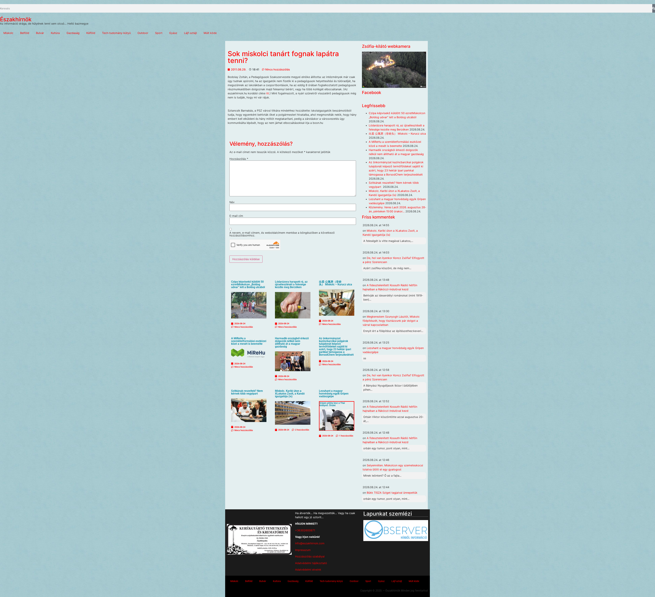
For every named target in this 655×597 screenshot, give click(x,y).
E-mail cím (236, 215)
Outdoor (142, 33)
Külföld (90, 33)
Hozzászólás (238, 158)
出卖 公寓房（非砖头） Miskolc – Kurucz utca (335, 283)
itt (267, 93)
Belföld (24, 33)
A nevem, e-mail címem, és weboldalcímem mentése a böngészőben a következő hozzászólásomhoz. (282, 234)
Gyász (173, 33)
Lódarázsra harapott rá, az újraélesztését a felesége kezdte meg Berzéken (291, 284)
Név (232, 202)
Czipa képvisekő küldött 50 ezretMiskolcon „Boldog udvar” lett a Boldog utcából (248, 284)
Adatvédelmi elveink (308, 569)
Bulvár (40, 33)
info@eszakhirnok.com (309, 543)
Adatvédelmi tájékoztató (311, 563)
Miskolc (8, 33)
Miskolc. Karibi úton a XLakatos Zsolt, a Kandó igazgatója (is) (290, 393)
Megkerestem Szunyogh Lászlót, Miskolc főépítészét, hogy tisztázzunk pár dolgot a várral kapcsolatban (391, 320)
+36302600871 (305, 530)
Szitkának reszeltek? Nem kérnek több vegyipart (247, 392)
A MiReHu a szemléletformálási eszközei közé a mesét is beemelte (248, 341)
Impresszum (303, 550)
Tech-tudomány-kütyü (116, 33)
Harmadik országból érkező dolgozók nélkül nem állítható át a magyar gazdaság (292, 342)
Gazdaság (73, 33)
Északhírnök (16, 19)
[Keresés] (653, 8)
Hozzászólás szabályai (310, 556)
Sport (158, 33)
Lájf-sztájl (190, 33)
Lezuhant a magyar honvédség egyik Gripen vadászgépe (333, 393)
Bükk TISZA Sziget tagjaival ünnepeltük (392, 492)
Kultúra (55, 33)
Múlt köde (210, 33)
